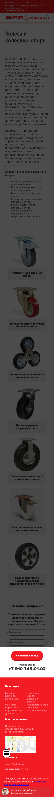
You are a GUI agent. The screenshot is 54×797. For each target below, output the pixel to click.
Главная (9, 693)
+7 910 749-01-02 (27, 669)
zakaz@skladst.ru (14, 764)
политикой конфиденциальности (25, 783)
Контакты (10, 695)
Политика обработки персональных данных (13, 709)
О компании (32, 693)
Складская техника (32, 700)
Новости (30, 695)
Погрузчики (12, 698)
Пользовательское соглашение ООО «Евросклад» (37, 707)
